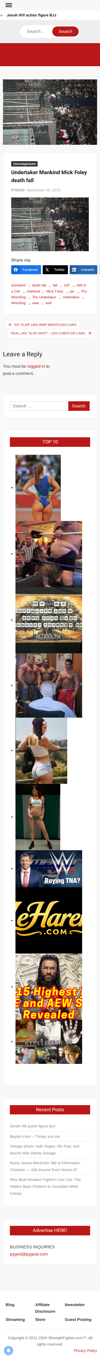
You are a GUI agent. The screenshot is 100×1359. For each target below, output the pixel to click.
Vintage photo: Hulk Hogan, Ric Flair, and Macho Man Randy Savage (44, 1149)
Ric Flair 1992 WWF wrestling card (45, 325)
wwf (48, 303)
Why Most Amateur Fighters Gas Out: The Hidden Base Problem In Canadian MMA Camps (45, 1186)
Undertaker (71, 297)
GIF (67, 285)
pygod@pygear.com (29, 1254)
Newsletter (75, 1304)
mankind (33, 291)
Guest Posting (78, 1319)
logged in (36, 366)
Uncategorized (24, 164)
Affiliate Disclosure (45, 1308)
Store (40, 1319)
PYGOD (18, 190)
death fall (39, 285)
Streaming (15, 1319)
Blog (10, 1304)
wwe (35, 303)
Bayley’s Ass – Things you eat (35, 1136)
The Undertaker (44, 297)
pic (72, 291)
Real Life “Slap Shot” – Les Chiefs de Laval (48, 333)
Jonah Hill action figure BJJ (32, 15)
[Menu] (8, 5)
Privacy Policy (85, 1350)
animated (18, 285)
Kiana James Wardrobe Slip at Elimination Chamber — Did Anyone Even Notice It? (45, 1166)
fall (55, 285)
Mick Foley (54, 291)
